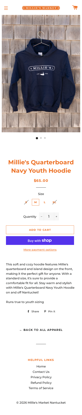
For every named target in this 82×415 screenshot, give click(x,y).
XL (55, 202)
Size (41, 194)
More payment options (40, 249)
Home (41, 366)
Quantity (29, 216)
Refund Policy (41, 383)
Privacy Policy (41, 377)
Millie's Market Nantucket (47, 402)
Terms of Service (41, 388)
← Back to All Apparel (40, 330)
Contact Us (41, 372)
